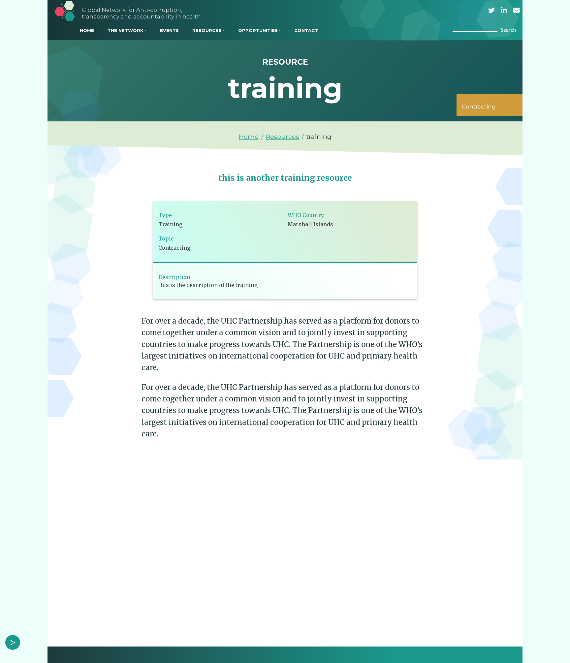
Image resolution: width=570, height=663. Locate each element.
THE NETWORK (125, 30)
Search (508, 29)
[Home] (65, 11)
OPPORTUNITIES (258, 30)
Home (249, 137)
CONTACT (306, 30)
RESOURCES (206, 30)
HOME (87, 30)
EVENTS (169, 30)
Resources (282, 137)
